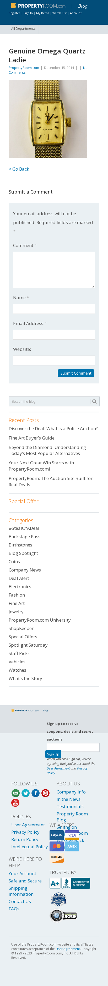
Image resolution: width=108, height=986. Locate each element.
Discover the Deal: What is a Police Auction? (53, 428)
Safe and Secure (25, 881)
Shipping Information (21, 891)
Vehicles (17, 662)
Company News (25, 570)
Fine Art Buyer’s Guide (32, 438)
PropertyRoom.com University (40, 620)
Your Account (22, 873)
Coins (14, 561)
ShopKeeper (21, 628)
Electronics (20, 587)
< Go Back (19, 169)
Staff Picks (19, 653)
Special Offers (23, 637)
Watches (17, 670)
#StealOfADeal (24, 528)
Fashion (17, 595)
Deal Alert (19, 578)
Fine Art (17, 603)
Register (14, 13)
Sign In (28, 13)
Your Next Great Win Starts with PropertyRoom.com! (41, 466)
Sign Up (53, 754)
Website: (22, 349)
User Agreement (58, 768)
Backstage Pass (24, 536)
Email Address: (30, 323)
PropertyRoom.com (24, 67)
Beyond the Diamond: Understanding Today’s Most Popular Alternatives (47, 450)
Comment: (25, 245)
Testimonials (70, 806)
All (23, 28)
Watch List (59, 13)
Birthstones (20, 545)
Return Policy (25, 839)
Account (76, 13)
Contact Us (20, 901)
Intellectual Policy (29, 847)
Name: (21, 297)
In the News (68, 799)
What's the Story (25, 678)
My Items (42, 13)
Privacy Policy (25, 832)
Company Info (71, 792)
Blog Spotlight (23, 553)
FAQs (14, 909)
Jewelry (16, 612)
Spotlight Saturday (28, 645)
